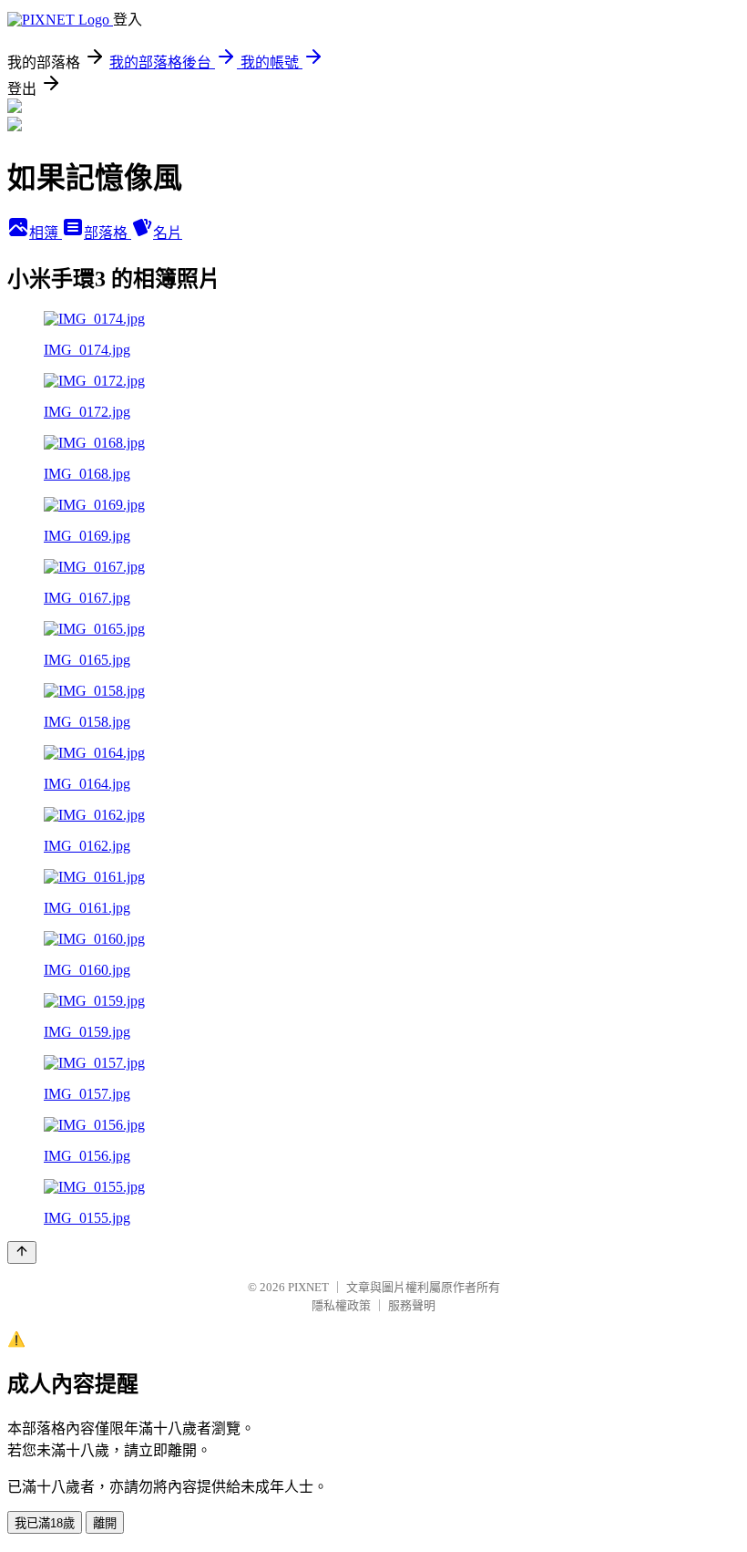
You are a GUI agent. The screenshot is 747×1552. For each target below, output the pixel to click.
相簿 (45, 233)
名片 (167, 233)
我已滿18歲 (45, 1523)
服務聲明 (411, 1305)
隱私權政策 (341, 1305)
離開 (105, 1523)
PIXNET (308, 1287)
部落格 (107, 233)
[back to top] (21, 1252)
